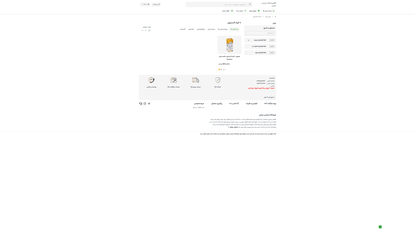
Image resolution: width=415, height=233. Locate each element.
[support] (140, 104)
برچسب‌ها (268, 17)
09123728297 (261, 83)
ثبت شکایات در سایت (198, 107)
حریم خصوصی (199, 103)
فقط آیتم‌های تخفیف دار (259, 46)
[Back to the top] (380, 227)
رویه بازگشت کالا (270, 103)
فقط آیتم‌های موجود (260, 40)
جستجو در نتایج (269, 28)
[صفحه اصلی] (275, 17)
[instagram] (144, 104)
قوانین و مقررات (251, 103)
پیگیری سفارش (216, 103)
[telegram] (149, 104)
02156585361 (261, 81)
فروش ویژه (253, 11)
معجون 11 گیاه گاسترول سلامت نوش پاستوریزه (229, 57)
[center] (250, 4)
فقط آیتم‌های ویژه (260, 53)
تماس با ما (239, 11)
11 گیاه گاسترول (257, 17)
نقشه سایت (226, 11)
